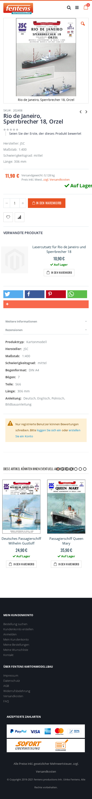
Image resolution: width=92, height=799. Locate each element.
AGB (6, 686)
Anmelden (10, 634)
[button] (82, 27)
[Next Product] (86, 111)
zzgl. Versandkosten (56, 179)
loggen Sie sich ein (49, 430)
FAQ (6, 701)
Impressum (10, 675)
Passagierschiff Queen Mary (66, 540)
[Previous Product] (80, 111)
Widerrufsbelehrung (16, 691)
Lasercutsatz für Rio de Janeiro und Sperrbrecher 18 (59, 249)
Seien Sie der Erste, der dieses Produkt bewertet (45, 133)
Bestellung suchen (15, 624)
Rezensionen (14, 330)
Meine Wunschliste (15, 650)
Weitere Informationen (21, 321)
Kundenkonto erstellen (18, 629)
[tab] (46, 321)
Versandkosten (13, 696)
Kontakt (8, 655)
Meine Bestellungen (16, 645)
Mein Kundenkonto (16, 639)
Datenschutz (11, 681)
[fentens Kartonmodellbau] (18, 7)
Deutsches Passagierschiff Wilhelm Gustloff (21, 540)
